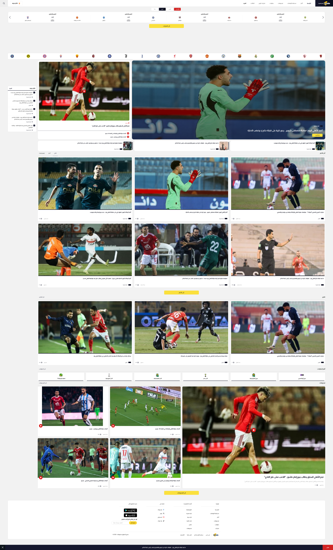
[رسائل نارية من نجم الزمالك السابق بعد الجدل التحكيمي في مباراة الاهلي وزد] (84, 333)
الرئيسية (309, 3)
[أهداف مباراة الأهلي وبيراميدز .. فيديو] (84, 136)
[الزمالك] (304, 56)
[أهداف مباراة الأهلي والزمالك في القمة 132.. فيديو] (84, 133)
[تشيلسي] (158, 56)
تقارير (190, 524)
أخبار (302, 3)
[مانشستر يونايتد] (207, 56)
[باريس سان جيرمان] (12, 56)
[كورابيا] (324, 3)
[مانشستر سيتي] (223, 56)
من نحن (208, 535)
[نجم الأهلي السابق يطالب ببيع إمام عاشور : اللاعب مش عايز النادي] (84, 95)
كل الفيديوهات (43, 383)
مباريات (217, 528)
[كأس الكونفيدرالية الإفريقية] (157, 376)
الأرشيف (182, 535)
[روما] (77, 56)
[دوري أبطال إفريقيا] (253, 376)
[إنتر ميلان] (109, 56)
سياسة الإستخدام (198, 535)
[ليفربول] (174, 56)
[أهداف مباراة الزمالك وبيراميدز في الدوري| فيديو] (145, 463)
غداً (154, 9)
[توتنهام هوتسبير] (142, 56)
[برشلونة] (239, 56)
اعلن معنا (189, 535)
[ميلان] (93, 56)
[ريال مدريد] (256, 56)
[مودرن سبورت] (272, 56)
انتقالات (252, 3)
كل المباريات (166, 26)
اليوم (162, 9)
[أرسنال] (191, 56)
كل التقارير (41, 297)
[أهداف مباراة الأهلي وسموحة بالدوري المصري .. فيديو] (73, 463)
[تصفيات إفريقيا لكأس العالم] (61, 376)
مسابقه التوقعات (291, 3)
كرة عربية (189, 517)
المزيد (10, 88)
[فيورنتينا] (61, 56)
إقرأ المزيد (317, 135)
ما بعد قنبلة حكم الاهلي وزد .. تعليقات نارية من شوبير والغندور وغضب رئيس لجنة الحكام (164, 547)
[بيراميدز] (288, 56)
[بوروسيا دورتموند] (28, 56)
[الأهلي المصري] (321, 56)
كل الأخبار (181, 292)
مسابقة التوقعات (214, 513)
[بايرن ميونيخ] (44, 56)
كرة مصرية (189, 513)
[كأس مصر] (205, 376)
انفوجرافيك (189, 509)
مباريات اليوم (262, 3)
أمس (170, 9)
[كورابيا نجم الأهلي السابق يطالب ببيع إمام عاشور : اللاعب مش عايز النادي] (253, 437)
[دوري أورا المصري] (302, 376)
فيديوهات (280, 3)
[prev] (323, 17)
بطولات (272, 3)
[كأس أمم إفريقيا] (109, 376)
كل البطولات (42, 369)
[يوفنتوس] (126, 56)
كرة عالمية (189, 521)
